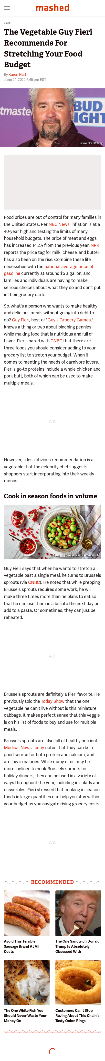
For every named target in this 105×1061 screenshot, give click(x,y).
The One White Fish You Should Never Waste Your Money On (25, 1015)
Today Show (52, 701)
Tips (7, 22)
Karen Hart (17, 74)
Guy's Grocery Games (69, 320)
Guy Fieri (20, 320)
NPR (95, 245)
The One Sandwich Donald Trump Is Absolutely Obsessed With (77, 946)
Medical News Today (24, 747)
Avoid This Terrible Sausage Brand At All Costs (21, 946)
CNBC (56, 341)
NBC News (59, 224)
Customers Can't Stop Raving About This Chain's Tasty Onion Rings (77, 1015)
